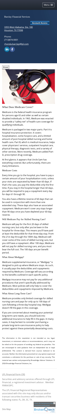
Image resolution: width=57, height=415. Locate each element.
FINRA (5, 385)
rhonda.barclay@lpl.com (16, 44)
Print (5, 67)
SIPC (11, 385)
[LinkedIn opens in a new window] (7, 49)
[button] (48, 5)
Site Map (6, 409)
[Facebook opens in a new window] (12, 49)
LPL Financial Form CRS (13, 374)
